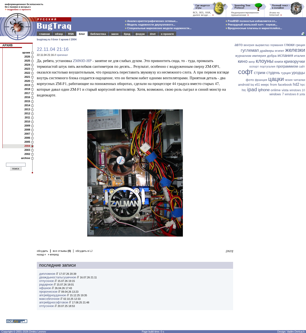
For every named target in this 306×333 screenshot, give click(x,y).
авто (239, 45)
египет (279, 51)
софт (245, 71)
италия (299, 56)
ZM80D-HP (82, 60)
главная (44, 33)
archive (25, 158)
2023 (27, 68)
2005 (27, 141)
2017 (27, 93)
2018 (27, 89)
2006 (27, 137)
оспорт (254, 66)
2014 (27, 105)
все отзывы (62, 250)
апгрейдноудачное (52, 295)
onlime (276, 90)
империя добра (264, 56)
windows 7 (276, 94)
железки (295, 50)
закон (115, 33)
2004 (73, 39)
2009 (27, 125)
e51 (257, 84)
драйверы (267, 51)
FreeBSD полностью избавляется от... (252, 21)
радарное (46, 284)
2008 (27, 129)
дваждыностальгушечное (57, 277)
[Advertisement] (270, 171)
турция (286, 73)
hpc (302, 84)
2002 (27, 154)
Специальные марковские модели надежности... (158, 28)
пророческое (48, 291)
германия (276, 45)
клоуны (264, 61)
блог (82, 33)
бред (127, 33)
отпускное (46, 281)
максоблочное (49, 299)
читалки (299, 80)
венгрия (249, 45)
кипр (252, 61)
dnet (153, 33)
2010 (27, 121)
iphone (264, 90)
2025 (27, 60)
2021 (27, 76)
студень (273, 73)
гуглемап (250, 50)
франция (261, 80)
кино (243, 61)
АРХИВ (7, 45)
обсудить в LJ (84, 250)
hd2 (296, 84)
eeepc (265, 84)
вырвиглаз (262, 45)
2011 (27, 117)
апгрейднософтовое (53, 302)
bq (252, 84)
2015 (27, 101)
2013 (27, 109)
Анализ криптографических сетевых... (152, 21)
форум (140, 33)
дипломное (47, 273)
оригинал (62, 54)
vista (285, 90)
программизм (287, 66)
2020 (27, 80)
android (244, 84)
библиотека (98, 33)
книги (278, 61)
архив (65, 39)
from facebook (281, 84)
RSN (71, 33)
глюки (289, 45)
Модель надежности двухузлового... (150, 24)
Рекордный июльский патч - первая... (252, 24)
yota (302, 94)
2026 (27, 56)
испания (285, 55)
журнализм (243, 56)
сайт (302, 66)
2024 (27, 64)
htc (244, 90)
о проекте (167, 33)
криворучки (294, 61)
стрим (259, 72)
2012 (27, 113)
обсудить (42, 250)
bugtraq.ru (43, 39)
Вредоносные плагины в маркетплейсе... (254, 28)
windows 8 (292, 94)
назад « (41, 254)
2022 (27, 72)
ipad (252, 89)
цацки (276, 79)
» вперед (53, 254)
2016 (27, 97)
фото (250, 80)
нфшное (45, 288)
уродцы (298, 73)
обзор (59, 33)
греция (300, 45)
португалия (267, 66)
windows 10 (297, 90)
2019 (27, 85)
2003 (27, 149)
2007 (27, 133)
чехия (289, 80)
